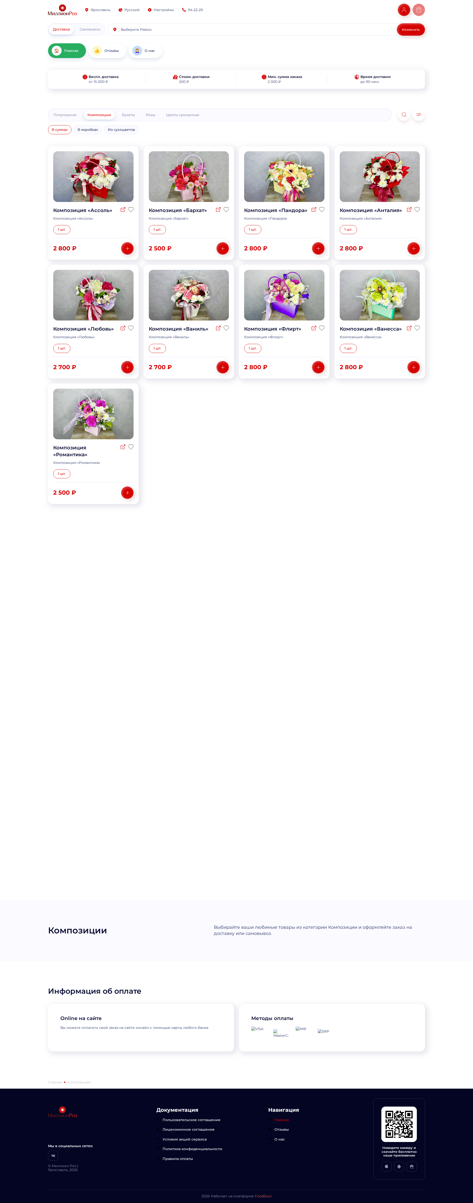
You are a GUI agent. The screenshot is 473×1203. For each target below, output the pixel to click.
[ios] (387, 1166)
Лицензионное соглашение (189, 1129)
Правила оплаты (178, 1159)
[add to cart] (127, 248)
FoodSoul (263, 1196)
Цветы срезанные (182, 115)
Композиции (99, 115)
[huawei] (412, 1166)
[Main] (62, 9)
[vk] (53, 1156)
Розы (150, 115)
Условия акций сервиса (185, 1139)
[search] (404, 114)
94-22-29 (195, 10)
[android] (399, 1166)
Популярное (65, 115)
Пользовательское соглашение (191, 1120)
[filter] (419, 114)
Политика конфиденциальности (192, 1149)
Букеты (128, 115)
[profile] (404, 10)
